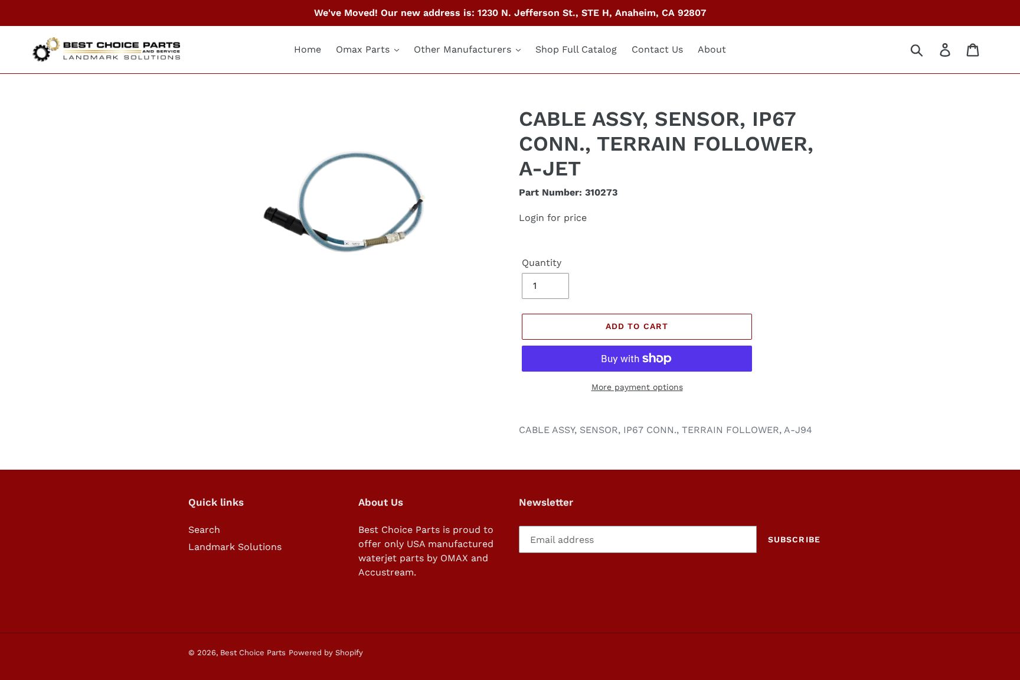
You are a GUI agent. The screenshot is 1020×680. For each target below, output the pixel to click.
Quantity (541, 262)
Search (204, 529)
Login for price (553, 217)
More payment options (637, 387)
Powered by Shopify (326, 652)
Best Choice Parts (253, 652)
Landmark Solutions (235, 546)
